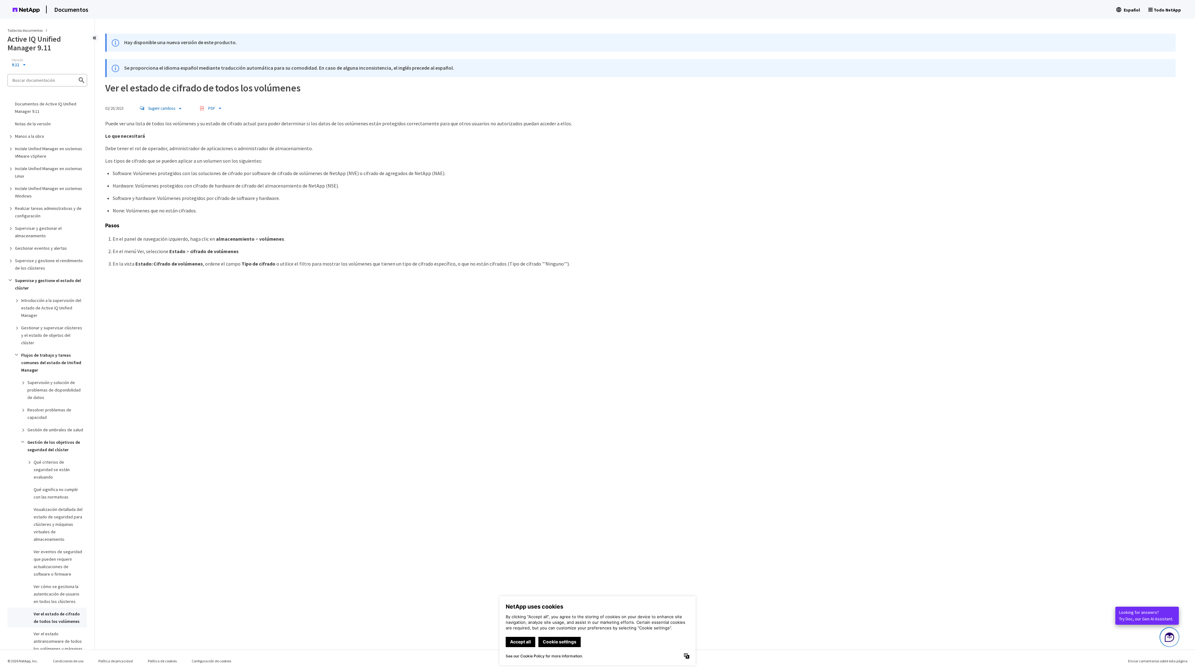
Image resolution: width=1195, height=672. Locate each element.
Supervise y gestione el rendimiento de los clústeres (49, 264)
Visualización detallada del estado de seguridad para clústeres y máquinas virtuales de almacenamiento (58, 524)
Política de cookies (162, 661)
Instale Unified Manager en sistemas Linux (48, 172)
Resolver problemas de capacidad (49, 413)
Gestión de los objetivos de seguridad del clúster (53, 445)
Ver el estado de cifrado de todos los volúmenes (57, 617)
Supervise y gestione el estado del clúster (48, 284)
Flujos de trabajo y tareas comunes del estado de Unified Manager (51, 362)
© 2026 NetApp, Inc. (22, 661)
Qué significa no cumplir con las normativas (56, 493)
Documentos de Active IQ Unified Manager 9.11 (45, 107)
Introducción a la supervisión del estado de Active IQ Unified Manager (51, 308)
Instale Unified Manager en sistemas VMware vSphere (48, 152)
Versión (17, 60)
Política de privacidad (115, 661)
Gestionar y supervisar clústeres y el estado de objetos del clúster (51, 335)
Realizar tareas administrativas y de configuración (48, 212)
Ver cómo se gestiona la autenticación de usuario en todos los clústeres (56, 594)
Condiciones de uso (68, 661)
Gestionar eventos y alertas (41, 248)
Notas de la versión (33, 124)
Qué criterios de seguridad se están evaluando (52, 469)
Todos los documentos (25, 30)
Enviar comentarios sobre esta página (1158, 661)
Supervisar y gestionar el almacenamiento (38, 232)
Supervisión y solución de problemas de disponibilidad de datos (54, 390)
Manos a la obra (29, 136)
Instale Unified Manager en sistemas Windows (48, 192)
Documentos (71, 9)
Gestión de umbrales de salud (55, 430)
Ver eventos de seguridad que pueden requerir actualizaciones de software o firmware (58, 563)
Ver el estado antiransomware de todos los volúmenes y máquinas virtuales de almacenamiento (58, 648)
